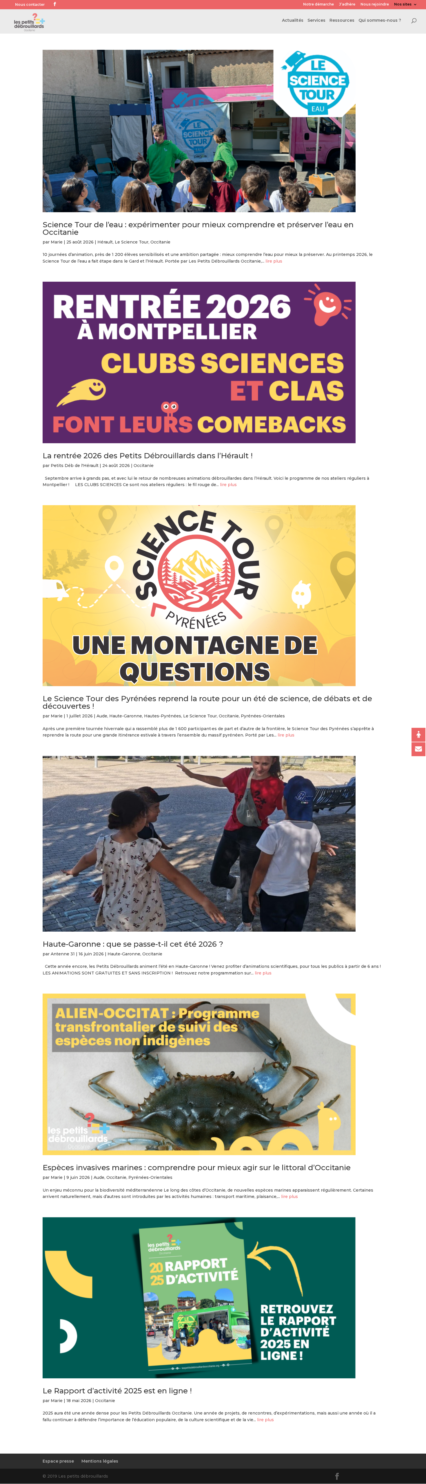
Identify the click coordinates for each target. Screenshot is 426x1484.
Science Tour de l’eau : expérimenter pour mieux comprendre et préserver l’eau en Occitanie (198, 228)
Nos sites (403, 4)
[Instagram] (80, 5)
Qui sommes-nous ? (379, 20)
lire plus (273, 261)
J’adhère (347, 4)
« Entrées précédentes (67, 1443)
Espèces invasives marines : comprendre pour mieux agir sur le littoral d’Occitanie (197, 1167)
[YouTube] (71, 5)
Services (316, 20)
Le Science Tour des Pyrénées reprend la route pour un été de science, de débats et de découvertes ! (207, 702)
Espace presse (58, 1461)
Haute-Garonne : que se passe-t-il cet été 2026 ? (133, 944)
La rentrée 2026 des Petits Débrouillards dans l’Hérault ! (148, 455)
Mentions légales (99, 1461)
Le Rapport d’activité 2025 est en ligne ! (117, 1390)
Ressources (341, 20)
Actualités (292, 20)
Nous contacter (30, 4)
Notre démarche (318, 4)
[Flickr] (62, 5)
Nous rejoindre (375, 4)
